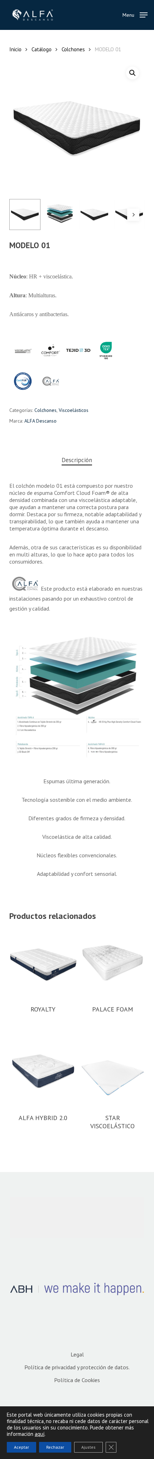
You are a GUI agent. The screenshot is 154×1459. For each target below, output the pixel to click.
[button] (135, 14)
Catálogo (42, 49)
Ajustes (88, 1447)
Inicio (15, 49)
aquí (39, 1434)
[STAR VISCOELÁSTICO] (112, 1071)
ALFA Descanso (40, 421)
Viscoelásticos (73, 410)
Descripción (77, 460)
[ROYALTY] (43, 963)
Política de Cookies (77, 1380)
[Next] (133, 215)
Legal (77, 1354)
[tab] (77, 460)
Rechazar (55, 1447)
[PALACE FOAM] (112, 963)
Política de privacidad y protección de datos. (77, 1367)
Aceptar (21, 1447)
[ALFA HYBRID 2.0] (43, 1071)
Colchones (73, 49)
